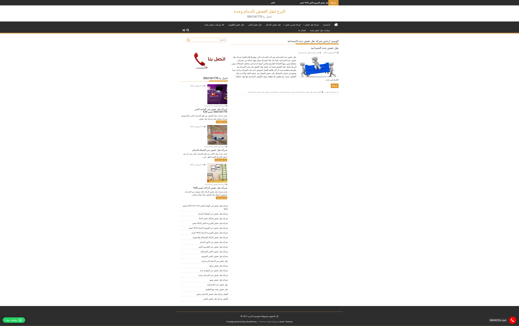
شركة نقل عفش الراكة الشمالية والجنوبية (210, 237)
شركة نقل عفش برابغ (219, 265)
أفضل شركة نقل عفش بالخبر (215, 298)
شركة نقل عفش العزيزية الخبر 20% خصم (295, 2)
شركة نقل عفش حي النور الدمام (214, 242)
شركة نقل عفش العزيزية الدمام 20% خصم (210, 232)
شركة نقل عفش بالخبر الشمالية (214, 251)
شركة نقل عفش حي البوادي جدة (214, 270)
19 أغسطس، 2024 (197, 126)
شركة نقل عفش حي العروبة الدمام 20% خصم (208, 227)
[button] (14, 320)
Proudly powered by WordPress (241, 321)
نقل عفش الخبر (255, 24)
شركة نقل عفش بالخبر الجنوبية (214, 256)
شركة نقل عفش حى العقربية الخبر (213, 246)
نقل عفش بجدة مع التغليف (216, 289)
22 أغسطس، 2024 (197, 86)
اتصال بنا (302, 30)
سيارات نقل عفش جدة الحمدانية (259, 92)
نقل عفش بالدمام (273, 24)
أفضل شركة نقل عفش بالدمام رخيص (212, 294)
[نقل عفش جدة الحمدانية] (318, 57)
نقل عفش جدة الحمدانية (325, 48)
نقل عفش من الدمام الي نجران (214, 261)
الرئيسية (326, 24)
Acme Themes (286, 321)
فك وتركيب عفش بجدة (214, 24)
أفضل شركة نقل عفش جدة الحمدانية (309, 92)
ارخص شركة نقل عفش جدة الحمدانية (283, 92)
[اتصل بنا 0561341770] (512, 320)
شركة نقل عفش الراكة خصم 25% (213, 218)
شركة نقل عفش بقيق (218, 279)
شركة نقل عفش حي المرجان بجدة (213, 275)
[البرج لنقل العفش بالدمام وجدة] (336, 24)
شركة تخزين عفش (293, 24)
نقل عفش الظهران (236, 24)
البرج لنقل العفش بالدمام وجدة (259, 11)
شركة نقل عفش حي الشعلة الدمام (213, 213)
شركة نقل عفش (312, 24)
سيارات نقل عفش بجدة (320, 30)
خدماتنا (334, 86)
